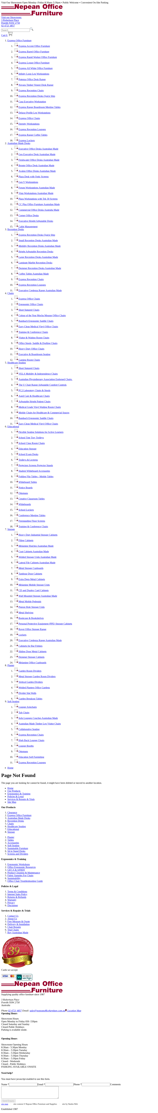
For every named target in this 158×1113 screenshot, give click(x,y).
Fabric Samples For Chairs (20, 875)
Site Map (11, 802)
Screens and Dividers (17, 854)
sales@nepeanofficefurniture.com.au (47, 1010)
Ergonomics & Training (18, 793)
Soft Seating (13, 701)
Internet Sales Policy (17, 894)
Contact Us (12, 916)
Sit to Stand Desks (16, 851)
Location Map (74, 1010)
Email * (41, 1084)
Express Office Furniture (19, 40)
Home (10, 767)
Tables (10, 840)
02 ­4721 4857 (8, 25)
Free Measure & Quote (18, 921)
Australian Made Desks (18, 143)
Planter (10, 665)
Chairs (10, 293)
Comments (115, 1084)
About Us (12, 918)
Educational (13, 426)
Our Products (13, 791)
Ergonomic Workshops (18, 864)
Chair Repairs (14, 927)
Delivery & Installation (18, 924)
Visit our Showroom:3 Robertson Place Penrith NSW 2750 (11, 20)
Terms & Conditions (17, 891)
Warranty (11, 900)
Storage (11, 529)
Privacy (11, 902)
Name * (5, 1084)
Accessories (13, 842)
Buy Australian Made (17, 932)
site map (4, 1104)
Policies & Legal (15, 796)
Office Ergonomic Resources (21, 867)
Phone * (78, 1084)
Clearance (12, 812)
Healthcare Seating (16, 362)
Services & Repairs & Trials (21, 799)
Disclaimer (12, 905)
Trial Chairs (13, 929)
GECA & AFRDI (16, 870)
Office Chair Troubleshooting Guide (25, 881)
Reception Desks (15, 229)
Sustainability (14, 878)
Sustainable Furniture (17, 848)
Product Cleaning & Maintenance (23, 872)
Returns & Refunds (16, 897)
